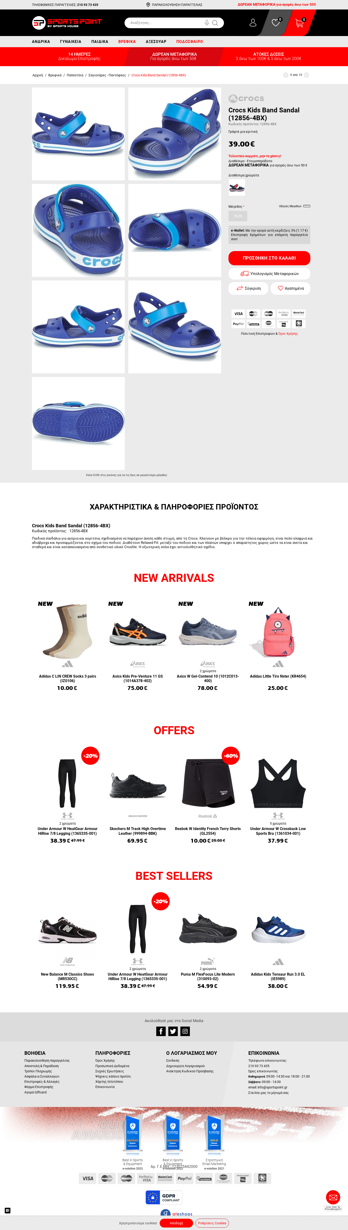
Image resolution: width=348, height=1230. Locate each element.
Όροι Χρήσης (288, 333)
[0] (299, 26)
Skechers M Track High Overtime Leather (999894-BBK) (138, 830)
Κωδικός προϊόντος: (243, 124)
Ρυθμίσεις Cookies (212, 1223)
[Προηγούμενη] (286, 75)
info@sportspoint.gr (272, 1087)
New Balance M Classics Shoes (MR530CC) (67, 976)
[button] (195, 1198)
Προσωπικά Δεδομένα (112, 1066)
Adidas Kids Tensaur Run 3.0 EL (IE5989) (278, 976)
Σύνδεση (172, 1060)
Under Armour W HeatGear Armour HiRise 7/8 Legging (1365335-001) (68, 830)
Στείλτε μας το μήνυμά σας (268, 1093)
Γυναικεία (70, 41)
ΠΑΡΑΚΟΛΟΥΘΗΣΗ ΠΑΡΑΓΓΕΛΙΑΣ (177, 5)
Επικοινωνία (105, 1087)
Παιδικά (99, 41)
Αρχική (37, 75)
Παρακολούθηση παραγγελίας (47, 1060)
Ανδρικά (41, 41)
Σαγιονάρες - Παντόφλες (107, 75)
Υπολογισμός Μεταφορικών (274, 273)
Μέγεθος (235, 206)
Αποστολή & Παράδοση (41, 1066)
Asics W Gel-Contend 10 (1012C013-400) (208, 678)
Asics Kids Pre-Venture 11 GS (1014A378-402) (137, 678)
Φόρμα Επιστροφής (39, 1087)
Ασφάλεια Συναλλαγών (41, 1076)
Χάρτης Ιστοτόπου (109, 1081)
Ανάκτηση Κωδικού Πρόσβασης (190, 1071)
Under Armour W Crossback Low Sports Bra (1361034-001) (278, 830)
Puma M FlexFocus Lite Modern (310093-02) (208, 976)
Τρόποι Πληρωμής (38, 1071)
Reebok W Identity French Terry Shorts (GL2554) (208, 830)
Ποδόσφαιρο (189, 41)
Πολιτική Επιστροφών (258, 333)
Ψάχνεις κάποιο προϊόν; (113, 1076)
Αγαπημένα (294, 288)
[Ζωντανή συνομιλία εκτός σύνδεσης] (334, 1199)
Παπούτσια (75, 75)
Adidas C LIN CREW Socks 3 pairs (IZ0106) (67, 678)
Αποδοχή (176, 1223)
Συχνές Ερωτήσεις (109, 1071)
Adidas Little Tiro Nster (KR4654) (278, 676)
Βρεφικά (127, 41)
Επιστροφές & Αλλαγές (42, 1081)
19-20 (238, 216)
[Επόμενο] (306, 75)
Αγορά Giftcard (35, 1092)
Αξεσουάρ (156, 41)
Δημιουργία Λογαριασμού (185, 1066)
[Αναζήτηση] (220, 23)
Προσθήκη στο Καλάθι (269, 258)
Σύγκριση (253, 288)
